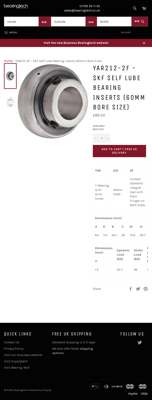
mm (138, 21)
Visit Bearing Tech (16, 367)
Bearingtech (21, 390)
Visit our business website (23, 355)
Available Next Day (99, 128)
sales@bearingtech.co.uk (82, 10)
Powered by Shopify (40, 390)
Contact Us (11, 342)
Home (8, 61)
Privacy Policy (13, 348)
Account (126, 32)
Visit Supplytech (16, 361)
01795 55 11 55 (90, 6)
